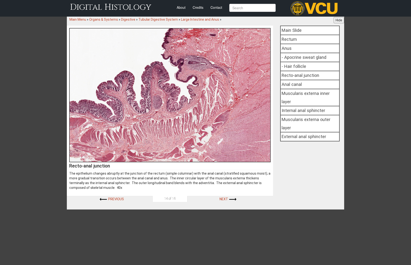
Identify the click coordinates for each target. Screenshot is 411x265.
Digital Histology (110, 7)
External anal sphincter (304, 136)
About (181, 7)
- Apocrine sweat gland (304, 57)
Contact (216, 7)
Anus (287, 48)
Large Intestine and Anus (200, 19)
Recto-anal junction (300, 75)
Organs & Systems (103, 19)
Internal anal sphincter (303, 110)
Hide (339, 20)
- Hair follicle (294, 66)
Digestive (128, 19)
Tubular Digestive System (158, 19)
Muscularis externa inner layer (306, 97)
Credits (198, 7)
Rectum (289, 39)
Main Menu (77, 19)
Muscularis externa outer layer (306, 123)
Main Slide (292, 30)
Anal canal (292, 84)
